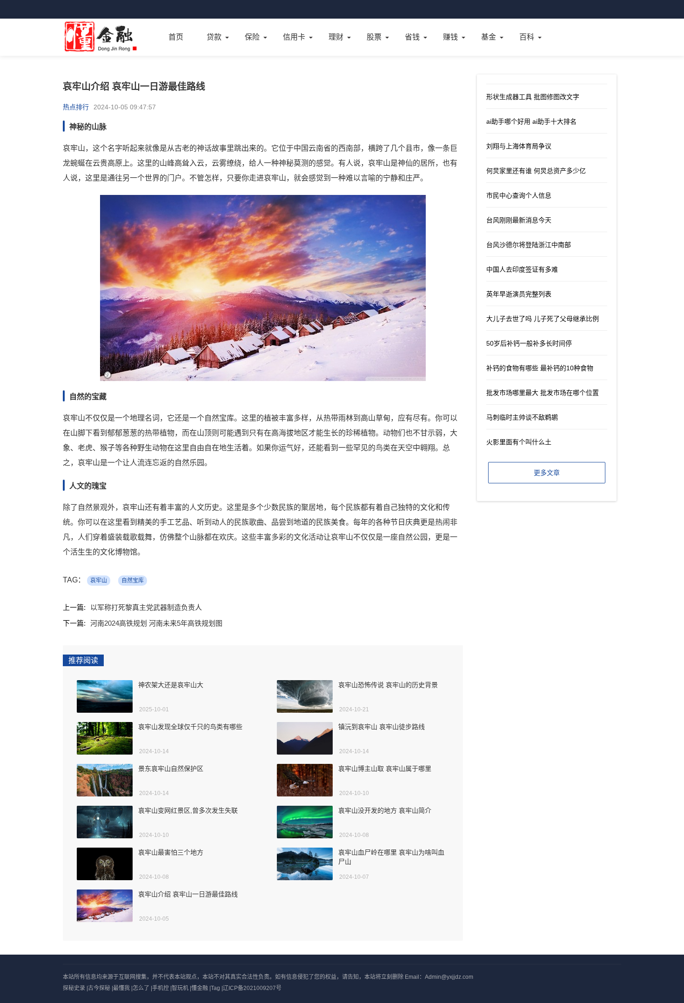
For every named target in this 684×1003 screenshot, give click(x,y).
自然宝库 (132, 580)
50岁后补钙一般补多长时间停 (529, 343)
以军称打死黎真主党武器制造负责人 (146, 607)
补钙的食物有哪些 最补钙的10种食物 (539, 368)
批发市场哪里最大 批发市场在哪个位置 (542, 392)
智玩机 (180, 988)
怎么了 (141, 988)
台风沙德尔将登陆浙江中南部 (528, 244)
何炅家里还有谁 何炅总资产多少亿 (536, 170)
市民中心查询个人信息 (518, 195)
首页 (175, 37)
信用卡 (294, 37)
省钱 (412, 37)
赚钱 (450, 37)
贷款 (214, 37)
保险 (252, 37)
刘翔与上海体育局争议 (518, 146)
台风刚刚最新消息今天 (518, 220)
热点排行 (76, 107)
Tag (215, 988)
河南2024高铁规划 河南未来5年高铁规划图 (156, 623)
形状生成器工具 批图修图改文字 (532, 96)
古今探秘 (99, 988)
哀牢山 (98, 580)
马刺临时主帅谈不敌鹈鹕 (522, 417)
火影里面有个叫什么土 (518, 442)
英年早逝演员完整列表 (518, 294)
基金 (488, 37)
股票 (374, 37)
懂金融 (199, 988)
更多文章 (547, 472)
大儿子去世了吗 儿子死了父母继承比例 (542, 318)
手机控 (160, 988)
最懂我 (121, 988)
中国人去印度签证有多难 (522, 269)
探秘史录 (74, 988)
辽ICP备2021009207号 (252, 988)
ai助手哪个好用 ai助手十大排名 (531, 121)
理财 (336, 37)
